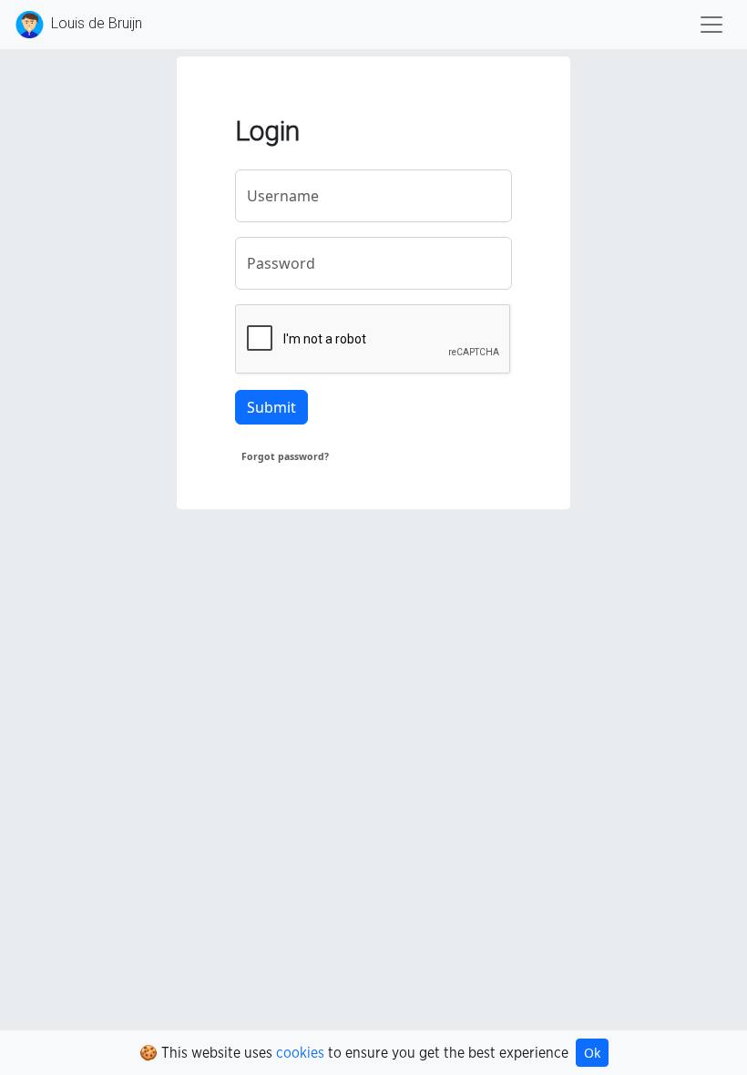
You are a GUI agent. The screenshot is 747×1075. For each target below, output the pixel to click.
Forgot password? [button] (285, 456)
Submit (271, 407)
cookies (300, 1053)
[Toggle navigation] (711, 24)
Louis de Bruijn (94, 23)
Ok (592, 1052)
